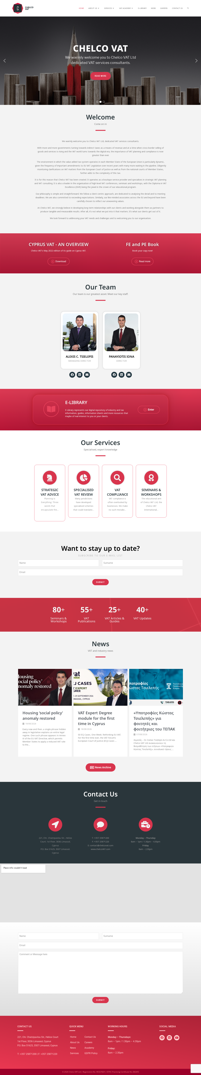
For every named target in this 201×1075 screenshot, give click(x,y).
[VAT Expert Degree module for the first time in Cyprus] (100, 687)
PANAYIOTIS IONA (121, 357)
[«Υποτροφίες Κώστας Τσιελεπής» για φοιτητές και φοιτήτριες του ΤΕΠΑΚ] (156, 687)
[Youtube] (176, 1037)
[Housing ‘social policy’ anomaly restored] (45, 687)
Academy (89, 1047)
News (73, 1047)
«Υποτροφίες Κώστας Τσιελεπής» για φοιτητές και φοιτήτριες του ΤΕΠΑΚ (154, 720)
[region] (100, 60)
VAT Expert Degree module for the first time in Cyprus (96, 718)
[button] (4, 60)
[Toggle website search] (188, 8)
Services (74, 1053)
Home (73, 1037)
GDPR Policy (91, 1053)
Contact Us (90, 1037)
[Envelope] (87, 375)
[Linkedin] (80, 375)
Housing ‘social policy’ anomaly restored (43, 715)
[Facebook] (72, 375)
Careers (88, 1042)
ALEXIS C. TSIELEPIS (79, 357)
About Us (74, 1042)
